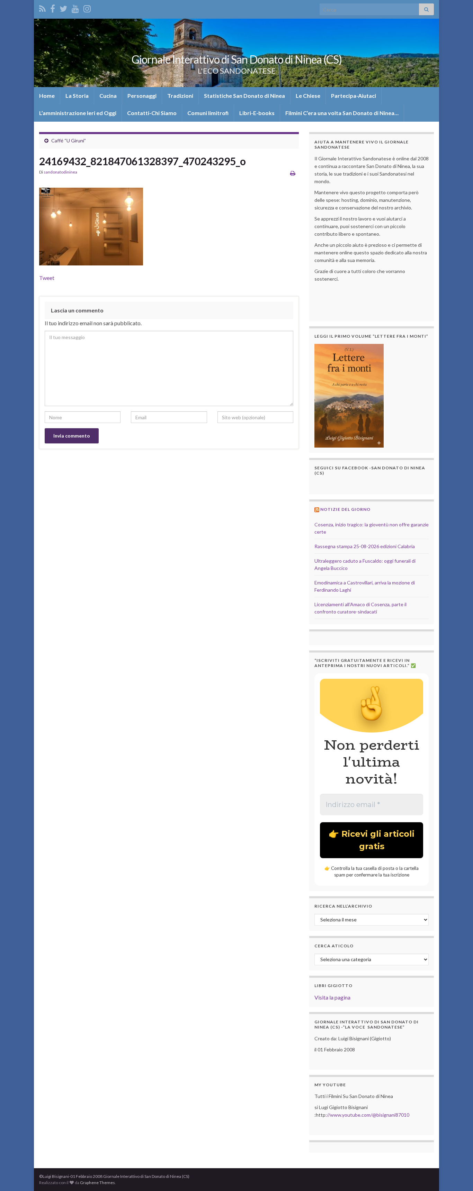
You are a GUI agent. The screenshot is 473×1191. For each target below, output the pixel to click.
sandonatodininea (60, 172)
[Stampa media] (292, 173)
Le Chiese (308, 95)
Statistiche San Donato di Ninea (244, 95)
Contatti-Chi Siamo (152, 113)
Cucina (108, 95)
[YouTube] (75, 7)
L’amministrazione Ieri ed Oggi (77, 113)
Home (47, 95)
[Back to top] (457, 1175)
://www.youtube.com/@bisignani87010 (367, 1115)
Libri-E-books (257, 113)
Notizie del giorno (345, 509)
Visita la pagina (332, 997)
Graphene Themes (97, 1182)
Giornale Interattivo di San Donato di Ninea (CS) (237, 59)
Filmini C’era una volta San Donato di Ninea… (342, 113)
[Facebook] (52, 7)
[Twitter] (63, 7)
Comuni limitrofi (208, 113)
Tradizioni (180, 95)
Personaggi (142, 95)
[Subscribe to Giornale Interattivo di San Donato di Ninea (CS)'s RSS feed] (42, 7)
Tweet (46, 277)
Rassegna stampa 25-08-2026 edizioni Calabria (364, 546)
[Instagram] (87, 7)
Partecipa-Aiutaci (353, 95)
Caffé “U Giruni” (68, 140)
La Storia (77, 95)
